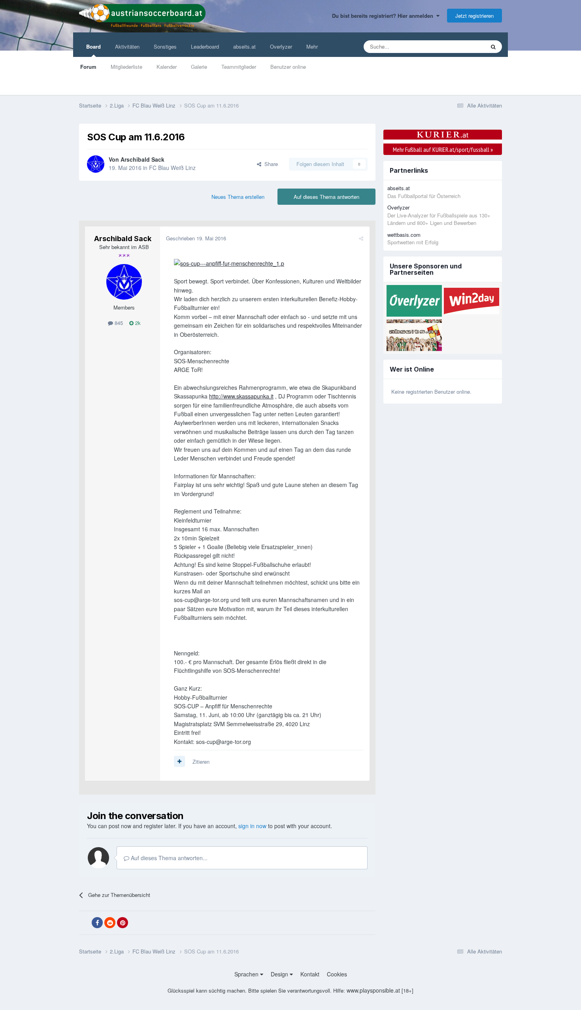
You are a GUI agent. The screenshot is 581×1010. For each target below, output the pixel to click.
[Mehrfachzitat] (179, 761)
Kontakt (309, 974)
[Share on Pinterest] (122, 922)
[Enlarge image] (229, 262)
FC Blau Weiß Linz (172, 168)
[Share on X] (84, 923)
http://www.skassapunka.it (241, 396)
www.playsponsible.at (373, 990)
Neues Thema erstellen (237, 196)
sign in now (252, 826)
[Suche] (493, 46)
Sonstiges (165, 46)
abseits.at (244, 46)
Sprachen (247, 974)
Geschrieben (196, 238)
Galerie (199, 66)
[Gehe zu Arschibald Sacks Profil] (95, 164)
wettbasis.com (404, 234)
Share (269, 164)
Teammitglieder (238, 66)
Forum (88, 66)
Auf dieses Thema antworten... (168, 858)
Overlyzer (281, 46)
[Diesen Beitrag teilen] (361, 238)
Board (93, 46)
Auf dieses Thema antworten (326, 196)
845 (118, 323)
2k (137, 323)
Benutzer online (288, 66)
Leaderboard (205, 46)
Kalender (167, 66)
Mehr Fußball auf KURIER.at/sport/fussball (443, 149)
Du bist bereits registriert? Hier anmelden (384, 15)
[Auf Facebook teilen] (97, 922)
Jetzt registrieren (474, 15)
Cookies (337, 974)
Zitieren (200, 761)
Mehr (312, 46)
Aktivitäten (127, 46)
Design (280, 974)
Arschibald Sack (142, 159)
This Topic (463, 46)
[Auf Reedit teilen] (109, 922)
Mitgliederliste (126, 66)
